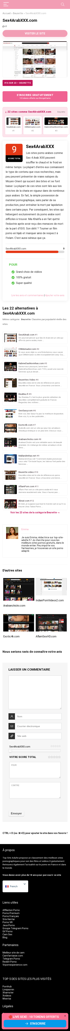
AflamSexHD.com (46, 636)
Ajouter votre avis (54, 295)
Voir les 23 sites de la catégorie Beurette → (35, 512)
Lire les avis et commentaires (27, 295)
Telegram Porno (11, 958)
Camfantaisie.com (13, 955)
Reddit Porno (10, 961)
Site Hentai (9, 919)
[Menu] (6, 4)
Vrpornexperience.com (15, 964)
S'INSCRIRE (38, 1023)
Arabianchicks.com (14, 605)
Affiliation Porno (11, 910)
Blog (5, 937)
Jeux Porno (9, 925)
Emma (25, 529)
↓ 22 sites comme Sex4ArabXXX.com (28, 111)
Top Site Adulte (11, 858)
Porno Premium (11, 913)
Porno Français (11, 916)
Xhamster (8, 992)
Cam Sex (7, 934)
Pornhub (7, 986)
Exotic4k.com (11, 636)
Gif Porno (8, 931)
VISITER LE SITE (35, 33)
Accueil (7, 13)
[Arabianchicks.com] (18, 580)
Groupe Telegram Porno (15, 928)
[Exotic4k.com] (18, 616)
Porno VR (8, 922)
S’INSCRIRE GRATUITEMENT (35, 96)
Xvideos (7, 995)
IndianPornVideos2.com (50, 600)
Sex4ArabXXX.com (19, 746)
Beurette (18, 13)
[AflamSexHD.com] (51, 616)
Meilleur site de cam (13, 952)
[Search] (63, 4)
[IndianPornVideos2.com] (51, 580)
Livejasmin (8, 989)
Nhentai (7, 998)
